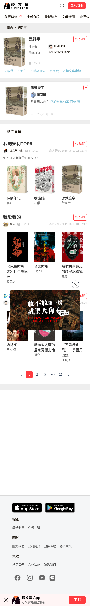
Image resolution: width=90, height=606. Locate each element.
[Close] (75, 284)
